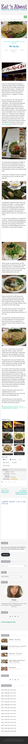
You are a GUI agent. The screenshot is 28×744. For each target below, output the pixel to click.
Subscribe (5, 554)
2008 (2, 728)
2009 (2, 725)
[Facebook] (12, 616)
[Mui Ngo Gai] (14, 29)
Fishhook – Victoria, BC (14, 639)
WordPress (22, 740)
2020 (2, 693)
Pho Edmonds (12, 667)
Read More (14, 606)
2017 (2, 701)
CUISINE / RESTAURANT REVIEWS (11, 41)
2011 (2, 719)
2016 (2, 704)
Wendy (6, 50)
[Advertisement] (14, 58)
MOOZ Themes (11, 740)
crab (6, 481)
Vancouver (22, 41)
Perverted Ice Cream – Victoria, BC (17, 646)
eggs (9, 481)
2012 (2, 716)
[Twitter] (10, 616)
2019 (2, 696)
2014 (2, 710)
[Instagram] (18, 616)
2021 (2, 690)
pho (12, 481)
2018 (2, 698)
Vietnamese (14, 43)
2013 (2, 713)
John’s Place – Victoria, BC (15, 653)
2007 (2, 731)
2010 (2, 722)
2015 (2, 707)
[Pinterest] (15, 616)
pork (15, 481)
